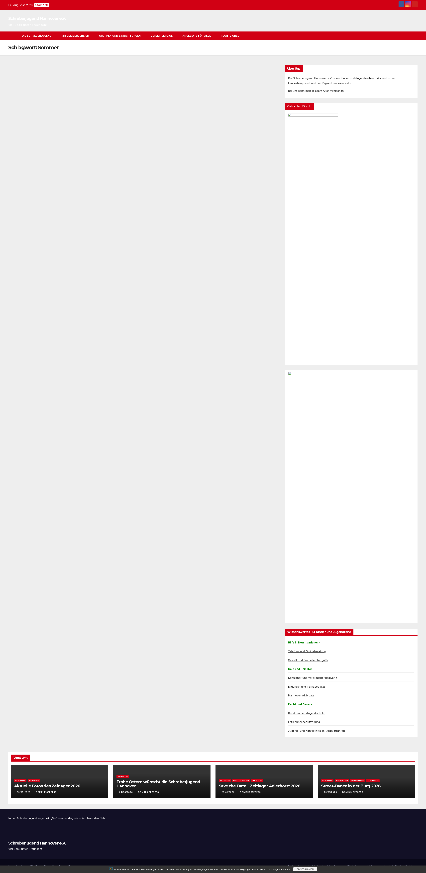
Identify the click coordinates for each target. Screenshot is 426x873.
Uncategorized (241, 781)
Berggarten (342, 781)
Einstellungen (305, 869)
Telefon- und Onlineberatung (307, 651)
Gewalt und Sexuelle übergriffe (308, 660)
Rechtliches (230, 35)
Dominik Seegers (46, 792)
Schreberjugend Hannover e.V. (37, 18)
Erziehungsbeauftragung (304, 722)
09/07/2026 (24, 792)
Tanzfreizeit (357, 781)
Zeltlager (34, 781)
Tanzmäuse (373, 781)
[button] (409, 35)
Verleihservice (162, 35)
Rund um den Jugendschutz (306, 713)
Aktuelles (20, 781)
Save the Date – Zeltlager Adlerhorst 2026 (259, 786)
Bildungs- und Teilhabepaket (306, 686)
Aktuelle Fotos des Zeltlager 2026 (47, 786)
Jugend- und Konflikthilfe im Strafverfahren (316, 730)
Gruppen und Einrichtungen (120, 35)
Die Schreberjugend (37, 35)
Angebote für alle (197, 35)
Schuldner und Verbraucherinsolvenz (312, 677)
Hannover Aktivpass (301, 695)
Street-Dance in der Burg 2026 (350, 786)
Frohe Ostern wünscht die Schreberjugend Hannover (158, 783)
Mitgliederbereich (76, 35)
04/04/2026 (126, 792)
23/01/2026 (228, 792)
